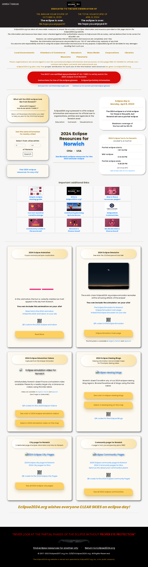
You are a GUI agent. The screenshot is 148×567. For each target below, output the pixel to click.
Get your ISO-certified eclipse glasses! (53, 86)
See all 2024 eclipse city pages (39, 485)
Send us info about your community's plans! (108, 468)
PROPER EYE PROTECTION (117, 534)
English (111, 341)
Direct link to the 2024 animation (39, 311)
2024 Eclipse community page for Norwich (108, 462)
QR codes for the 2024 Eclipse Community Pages (108, 478)
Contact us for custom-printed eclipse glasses (91, 86)
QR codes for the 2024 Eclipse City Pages (39, 476)
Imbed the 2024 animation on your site (40, 314)
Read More (39, 334)
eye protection (69, 74)
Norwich (74, 144)
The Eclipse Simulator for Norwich (108, 307)
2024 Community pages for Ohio (108, 465)
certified (58, 74)
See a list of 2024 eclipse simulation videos (39, 413)
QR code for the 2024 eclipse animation (39, 324)
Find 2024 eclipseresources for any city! (27, 170)
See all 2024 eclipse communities (109, 492)
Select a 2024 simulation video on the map (39, 423)
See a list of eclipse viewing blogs (108, 395)
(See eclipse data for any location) (122, 171)
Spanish (127, 341)
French (117, 341)
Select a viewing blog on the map (108, 405)
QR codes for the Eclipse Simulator (109, 323)
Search (27, 154)
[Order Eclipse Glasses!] (74, 541)
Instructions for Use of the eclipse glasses (57, 80)
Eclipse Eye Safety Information (95, 80)
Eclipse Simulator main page (108, 310)
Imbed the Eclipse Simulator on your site (108, 312)
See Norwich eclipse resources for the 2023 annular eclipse (74, 158)
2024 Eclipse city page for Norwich (39, 462)
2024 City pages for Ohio (39, 465)
